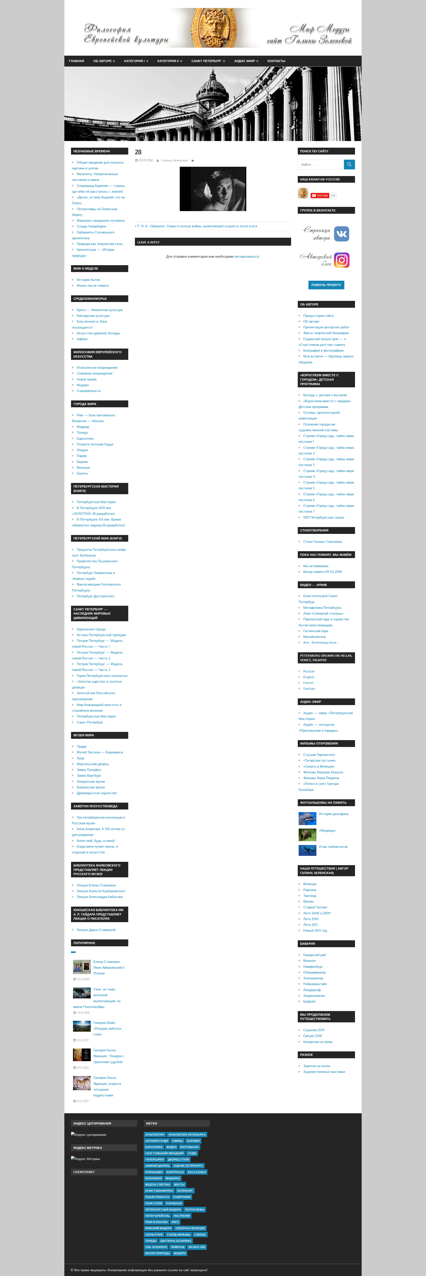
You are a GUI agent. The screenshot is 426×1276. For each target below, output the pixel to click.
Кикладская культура (93, 316)
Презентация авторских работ (326, 327)
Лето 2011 (310, 925)
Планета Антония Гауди (95, 444)
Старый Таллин (315, 907)
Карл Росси (175, 1172)
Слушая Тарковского (319, 755)
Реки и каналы (156, 1222)
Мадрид (83, 427)
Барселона (85, 438)
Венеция (83, 467)
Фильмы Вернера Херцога (323, 772)
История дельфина (333, 814)
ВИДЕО (171, 1147)
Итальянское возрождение (97, 367)
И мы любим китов (333, 847)
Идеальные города (91, 629)
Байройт (309, 1001)
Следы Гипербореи (91, 226)
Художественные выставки (324, 1072)
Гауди (192, 1153)
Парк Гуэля (153, 1203)
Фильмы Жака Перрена (321, 778)
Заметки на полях (316, 1066)
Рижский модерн (158, 1228)
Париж (82, 456)
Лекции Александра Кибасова (100, 897)
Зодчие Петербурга (188, 1165)
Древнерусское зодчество (97, 793)
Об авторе (102, 61)
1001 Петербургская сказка (323, 517)
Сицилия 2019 (314, 1030)
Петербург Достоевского (95, 596)
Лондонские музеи (91, 781)
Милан (308, 901)
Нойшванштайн (315, 984)
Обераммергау (314, 972)
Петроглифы (194, 1209)
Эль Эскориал (156, 1247)
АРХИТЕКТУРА (154, 1134)
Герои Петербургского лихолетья (102, 676)
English (308, 677)
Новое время (87, 379)
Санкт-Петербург (206, 61)
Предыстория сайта (318, 316)
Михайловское (314, 637)
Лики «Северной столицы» (323, 613)
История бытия (88, 280)
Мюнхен (309, 960)
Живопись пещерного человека (100, 220)
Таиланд (309, 896)
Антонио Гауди (156, 1141)
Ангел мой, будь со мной (95, 841)
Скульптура (154, 1234)
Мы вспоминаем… (317, 566)
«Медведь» (327, 830)
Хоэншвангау (313, 978)
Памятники (182, 1197)
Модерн (83, 385)
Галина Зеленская (174, 160)
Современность (89, 391)
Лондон (82, 450)
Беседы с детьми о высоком (325, 395)
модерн (180, 1253)
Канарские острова (317, 1042)
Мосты (179, 1184)
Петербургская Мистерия (96, 502)
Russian (309, 671)
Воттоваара (189, 1147)
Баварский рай (314, 955)
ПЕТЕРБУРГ (185, 1190)
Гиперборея (154, 1159)
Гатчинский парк (315, 631)
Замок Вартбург (89, 775)
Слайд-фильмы (178, 1234)
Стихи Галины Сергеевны (322, 541)
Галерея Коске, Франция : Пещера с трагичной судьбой (108, 1056)
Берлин (82, 462)
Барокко (193, 1141)
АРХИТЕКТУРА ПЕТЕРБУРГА (187, 1134)
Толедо (82, 432)
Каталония (153, 1178)
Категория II (168, 61)
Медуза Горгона (157, 1184)
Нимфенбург (313, 966)
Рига (175, 1222)
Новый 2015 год (315, 930)
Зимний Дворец (157, 1165)
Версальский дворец (93, 764)
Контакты (276, 61)
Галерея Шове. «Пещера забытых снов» (107, 1029)
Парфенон (174, 1203)
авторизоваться (247, 256)
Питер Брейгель (157, 1215)
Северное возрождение (94, 373)
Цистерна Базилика (175, 1241)
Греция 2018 (312, 1036)
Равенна (309, 890)
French (308, 683)
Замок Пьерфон (89, 770)
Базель (82, 473)
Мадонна (173, 1178)
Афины (82, 339)
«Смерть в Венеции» (319, 766)
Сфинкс (200, 1234)
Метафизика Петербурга (322, 608)
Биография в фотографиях (323, 350)
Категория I (134, 61)
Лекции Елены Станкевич (96, 885)
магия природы (157, 1253)
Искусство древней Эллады (98, 333)
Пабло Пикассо (157, 1197)
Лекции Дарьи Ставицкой (96, 930)
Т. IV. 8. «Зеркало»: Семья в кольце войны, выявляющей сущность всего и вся (197, 226)
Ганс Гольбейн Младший (164, 1153)
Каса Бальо (197, 1172)
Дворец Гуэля (178, 1159)
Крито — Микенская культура (100, 310)
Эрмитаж (178, 1247)
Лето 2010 (310, 919)
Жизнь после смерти (92, 285)
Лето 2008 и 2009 (317, 913)
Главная (76, 61)
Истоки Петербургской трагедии (101, 635)
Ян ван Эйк (197, 1247)
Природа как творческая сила (99, 244)
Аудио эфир (244, 61)
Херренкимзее (314, 996)
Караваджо (154, 1172)
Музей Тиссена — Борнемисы (100, 752)
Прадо (82, 746)
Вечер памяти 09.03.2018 (322, 572)
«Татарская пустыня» (319, 760)
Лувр (80, 758)
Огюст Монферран (159, 1190)
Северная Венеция (190, 1228)
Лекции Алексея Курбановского (101, 891)
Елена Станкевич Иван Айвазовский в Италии (108, 968)
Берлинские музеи (91, 787)
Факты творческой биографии (326, 333)
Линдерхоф (312, 990)
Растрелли (182, 1215)
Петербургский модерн (163, 1209)
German (309, 688)
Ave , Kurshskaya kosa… (321, 642)
